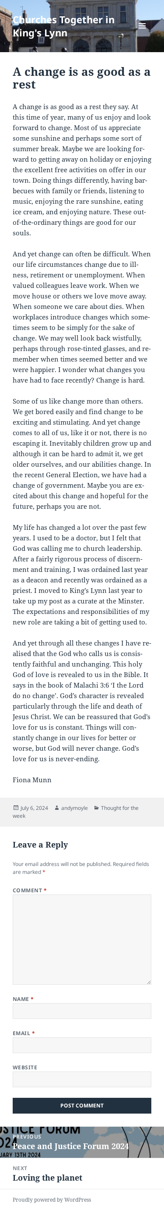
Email (24, 1033)
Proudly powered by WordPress (52, 1199)
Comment (30, 890)
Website (25, 1067)
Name (23, 999)
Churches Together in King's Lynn (64, 26)
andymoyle (74, 808)
